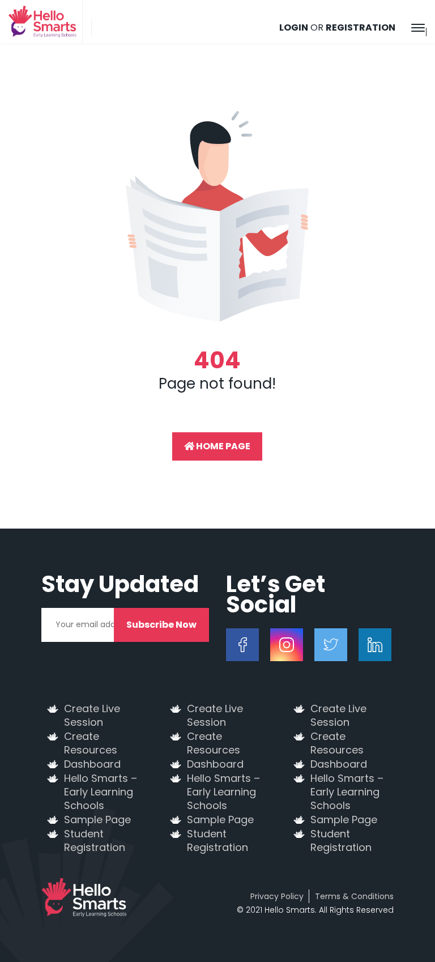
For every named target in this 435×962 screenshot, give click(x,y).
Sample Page (97, 820)
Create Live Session (92, 715)
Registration (360, 27)
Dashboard (92, 764)
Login (293, 27)
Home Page (222, 446)
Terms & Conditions (354, 896)
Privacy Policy (277, 896)
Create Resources (90, 743)
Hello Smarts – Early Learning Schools (100, 792)
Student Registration (94, 840)
